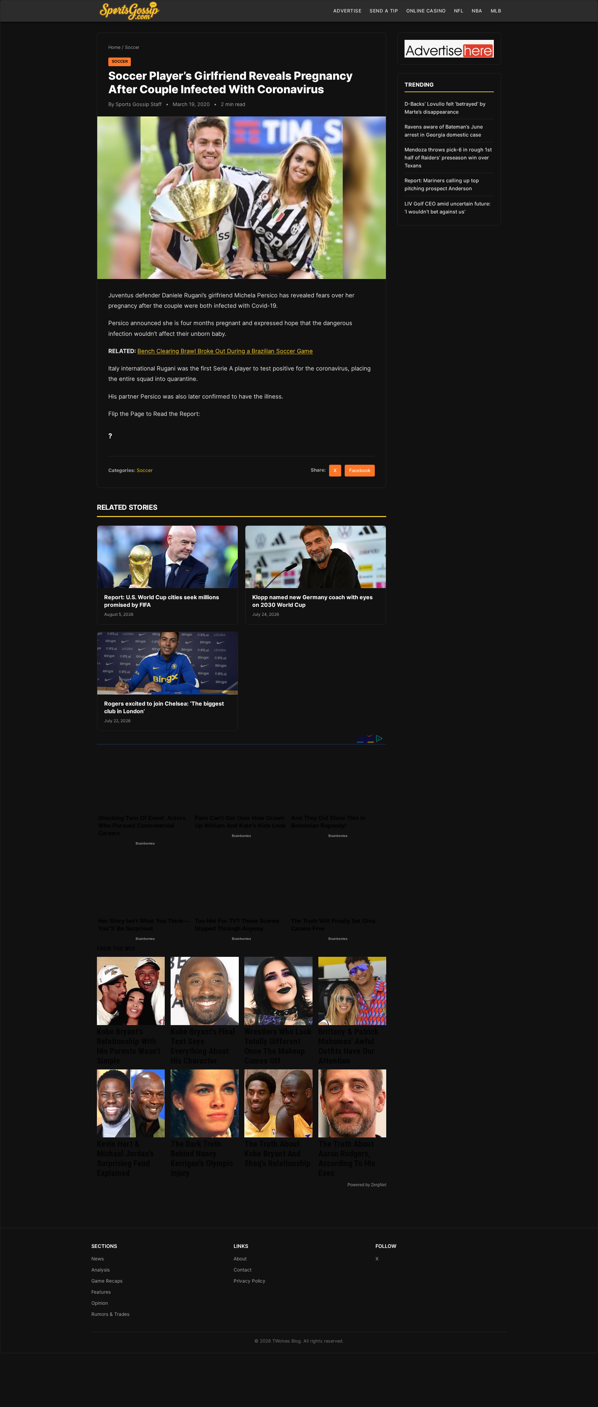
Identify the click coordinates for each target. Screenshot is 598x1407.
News (97, 1258)
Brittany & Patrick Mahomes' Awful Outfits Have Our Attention (348, 1046)
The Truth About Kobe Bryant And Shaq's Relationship (277, 1153)
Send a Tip (384, 11)
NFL (459, 11)
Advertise (347, 11)
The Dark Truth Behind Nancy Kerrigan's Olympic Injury (202, 1158)
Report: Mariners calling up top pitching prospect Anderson (442, 184)
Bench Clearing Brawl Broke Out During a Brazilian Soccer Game (225, 351)
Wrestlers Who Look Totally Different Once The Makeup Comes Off (277, 1046)
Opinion (99, 1303)
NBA (477, 11)
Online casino (426, 11)
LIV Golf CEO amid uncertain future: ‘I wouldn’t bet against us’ (447, 208)
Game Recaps (107, 1281)
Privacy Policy (249, 1281)
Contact (243, 1270)
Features (101, 1292)
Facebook (359, 470)
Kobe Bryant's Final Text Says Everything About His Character (203, 1046)
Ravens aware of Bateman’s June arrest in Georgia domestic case (444, 131)
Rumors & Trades (110, 1314)
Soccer (132, 47)
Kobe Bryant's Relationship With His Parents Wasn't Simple (128, 1046)
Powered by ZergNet (366, 1184)
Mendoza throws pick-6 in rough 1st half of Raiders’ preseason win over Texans (448, 157)
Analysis (100, 1270)
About (240, 1258)
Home (114, 47)
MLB (496, 11)
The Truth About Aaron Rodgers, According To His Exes (346, 1158)
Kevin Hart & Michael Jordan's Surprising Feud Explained (125, 1158)
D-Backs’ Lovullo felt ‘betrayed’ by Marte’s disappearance (445, 108)
